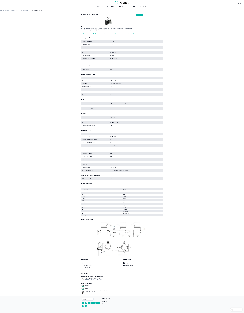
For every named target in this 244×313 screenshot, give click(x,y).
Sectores (110, 6)
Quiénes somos (122, 6)
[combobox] (88, 299)
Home (1, 10)
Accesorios (136, 33)
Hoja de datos (86, 33)
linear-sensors (14, 10)
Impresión (104, 301)
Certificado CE (87, 267)
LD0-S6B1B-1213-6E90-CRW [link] (36, 10)
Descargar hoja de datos (89, 262)
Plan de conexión (97, 33)
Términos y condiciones (107, 303)
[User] (235, 3)
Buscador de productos (23, 10)
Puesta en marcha (129, 265)
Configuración (128, 262)
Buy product (139, 14)
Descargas (118, 33)
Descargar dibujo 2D (88, 265)
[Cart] (240, 3)
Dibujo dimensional (108, 33)
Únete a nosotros (106, 306)
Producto (101, 6)
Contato (143, 6)
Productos (7, 10)
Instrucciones (128, 33)
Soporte (134, 6)
